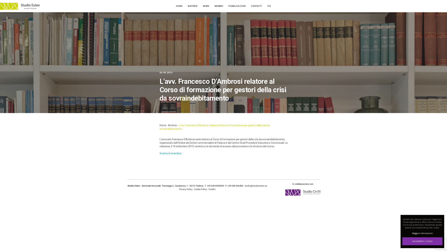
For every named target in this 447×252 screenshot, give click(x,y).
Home (179, 6)
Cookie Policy (200, 189)
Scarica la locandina (170, 153)
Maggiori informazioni (422, 233)
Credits (211, 189)
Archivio (172, 125)
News (206, 6)
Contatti (256, 6)
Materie (193, 6)
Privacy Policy (185, 189)
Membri (219, 6)
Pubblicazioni (237, 6)
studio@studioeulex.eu (256, 186)
